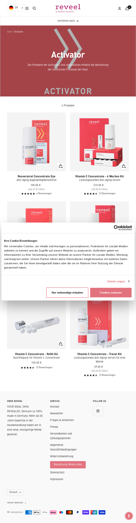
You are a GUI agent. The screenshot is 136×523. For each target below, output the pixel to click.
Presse (54, 427)
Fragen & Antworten (62, 420)
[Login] (119, 8)
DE (16, 8)
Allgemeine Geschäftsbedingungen (63, 447)
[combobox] (16, 7)
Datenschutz (57, 472)
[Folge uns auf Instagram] (98, 411)
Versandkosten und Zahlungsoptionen (61, 436)
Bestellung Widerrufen (68, 464)
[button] (129, 516)
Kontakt (54, 407)
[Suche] (34, 8)
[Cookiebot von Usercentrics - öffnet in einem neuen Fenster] (116, 227)
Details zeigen (116, 281)
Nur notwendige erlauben (67, 292)
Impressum (56, 479)
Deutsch (13, 492)
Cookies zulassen (111, 292)
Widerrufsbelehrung (61, 456)
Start (9, 32)
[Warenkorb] (127, 8)
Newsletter (56, 413)
